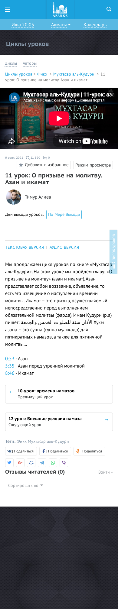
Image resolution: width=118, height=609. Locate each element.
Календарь (95, 25)
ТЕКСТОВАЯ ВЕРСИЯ (24, 247)
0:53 (10, 358)
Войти (104, 472)
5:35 (10, 366)
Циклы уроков (18, 74)
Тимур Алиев (38, 197)
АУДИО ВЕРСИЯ (64, 247)
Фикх (42, 74)
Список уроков (113, 249)
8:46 (10, 373)
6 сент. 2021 (14, 157)
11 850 (35, 157)
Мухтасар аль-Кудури (74, 74)
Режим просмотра (93, 165)
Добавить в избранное (47, 164)
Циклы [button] (11, 63)
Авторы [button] (30, 63)
